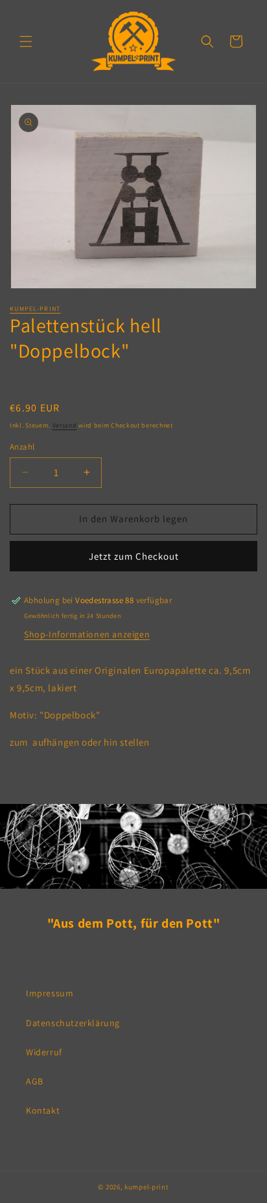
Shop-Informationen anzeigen (87, 634)
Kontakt (43, 1110)
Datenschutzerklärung (73, 1023)
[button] (26, 41)
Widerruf (44, 1052)
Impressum (49, 993)
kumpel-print (35, 308)
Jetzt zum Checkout (134, 556)
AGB (34, 1081)
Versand (64, 425)
